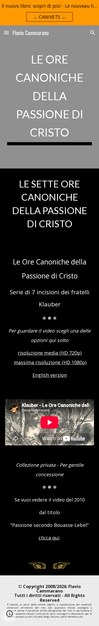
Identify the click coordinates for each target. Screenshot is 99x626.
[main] (49, 96)
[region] (49, 12)
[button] (6, 32)
